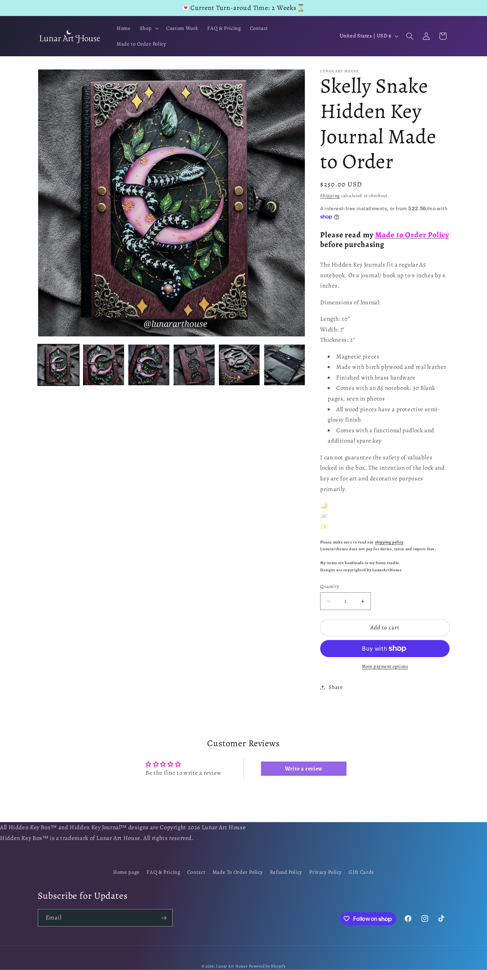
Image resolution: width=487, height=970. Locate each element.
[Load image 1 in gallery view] (58, 365)
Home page (126, 872)
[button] (148, 28)
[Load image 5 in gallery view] (239, 365)
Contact (196, 872)
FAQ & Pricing (163, 872)
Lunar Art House (231, 966)
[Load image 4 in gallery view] (194, 365)
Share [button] (336, 687)
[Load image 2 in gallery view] (103, 365)
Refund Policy (286, 872)
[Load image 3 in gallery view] (148, 365)
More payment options (385, 666)
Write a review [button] (304, 769)
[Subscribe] (163, 918)
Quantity (329, 586)
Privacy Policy (325, 872)
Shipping (330, 195)
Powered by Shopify (267, 966)
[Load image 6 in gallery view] (284, 365)
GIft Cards (361, 872)
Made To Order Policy (237, 872)
